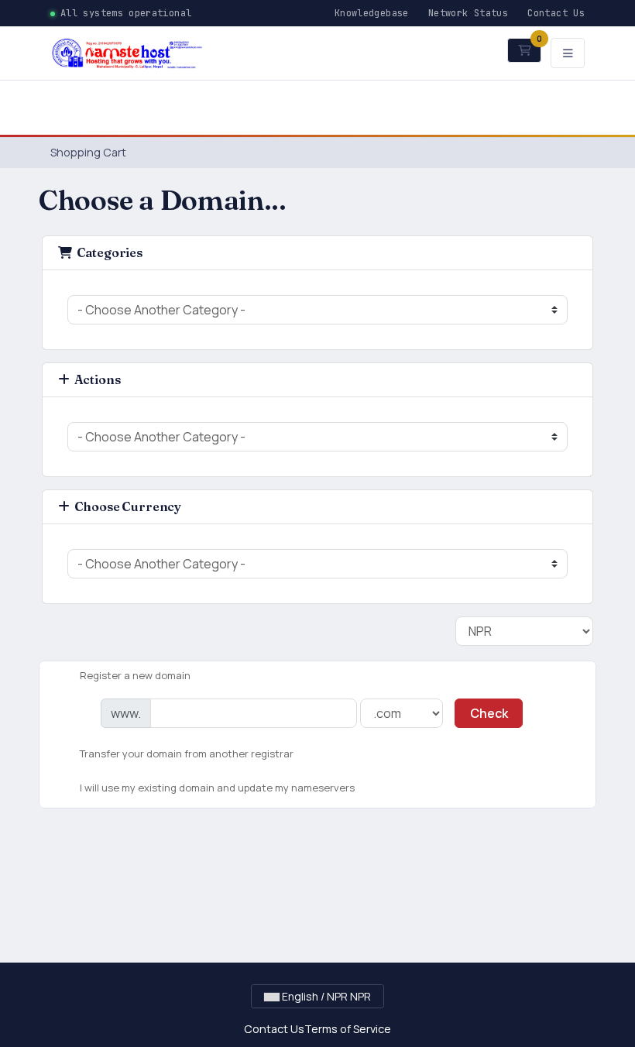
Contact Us (556, 13)
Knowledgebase (372, 13)
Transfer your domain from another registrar (186, 753)
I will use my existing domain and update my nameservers (217, 787)
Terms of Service (347, 1028)
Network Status (468, 13)
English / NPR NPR (325, 996)
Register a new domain (135, 674)
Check (489, 713)
